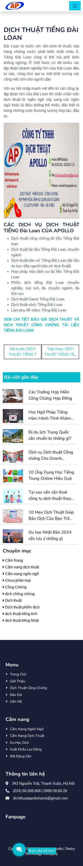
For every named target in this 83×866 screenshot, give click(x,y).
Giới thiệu (17, 681)
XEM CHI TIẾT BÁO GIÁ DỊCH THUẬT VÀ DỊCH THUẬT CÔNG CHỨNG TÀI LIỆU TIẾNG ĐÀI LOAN (41, 324)
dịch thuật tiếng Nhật (21, 620)
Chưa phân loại (17, 580)
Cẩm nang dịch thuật (21, 567)
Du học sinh (19, 742)
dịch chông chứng (19, 594)
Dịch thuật (13, 600)
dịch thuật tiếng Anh (20, 614)
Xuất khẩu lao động (26, 749)
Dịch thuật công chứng (28, 688)
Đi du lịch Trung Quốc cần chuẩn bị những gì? (50, 435)
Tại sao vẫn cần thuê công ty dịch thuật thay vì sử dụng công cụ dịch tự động (50, 495)
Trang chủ (18, 674)
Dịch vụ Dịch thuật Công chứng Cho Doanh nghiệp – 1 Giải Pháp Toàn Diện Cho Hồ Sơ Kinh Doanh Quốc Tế (51, 455)
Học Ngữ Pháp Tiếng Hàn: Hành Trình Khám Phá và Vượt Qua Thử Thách (50, 415)
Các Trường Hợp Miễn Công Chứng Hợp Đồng (50, 395)
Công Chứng (15, 587)
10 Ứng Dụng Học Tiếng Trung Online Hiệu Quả (51, 475)
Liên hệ (16, 701)
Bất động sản (21, 756)
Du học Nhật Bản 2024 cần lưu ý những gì (50, 535)
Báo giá (16, 694)
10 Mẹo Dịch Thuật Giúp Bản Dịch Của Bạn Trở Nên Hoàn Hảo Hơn (51, 515)
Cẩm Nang (13, 560)
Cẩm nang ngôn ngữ (21, 574)
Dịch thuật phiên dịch (22, 607)
